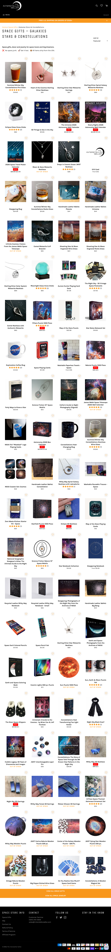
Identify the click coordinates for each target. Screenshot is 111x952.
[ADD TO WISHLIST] (26, 59)
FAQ (3, 921)
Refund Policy (7, 928)
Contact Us (6, 924)
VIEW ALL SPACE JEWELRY (55, 896)
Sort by (96, 38)
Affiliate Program (9, 935)
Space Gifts (12, 27)
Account (106, 15)
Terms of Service (8, 931)
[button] (14, 90)
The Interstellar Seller (14, 947)
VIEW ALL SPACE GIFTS (55, 891)
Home (4, 27)
